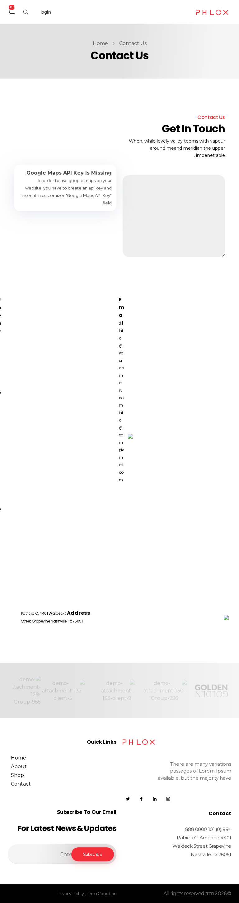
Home (100, 43)
